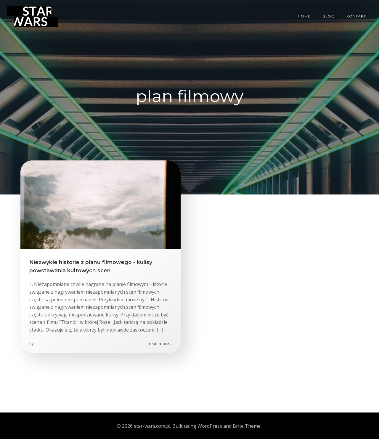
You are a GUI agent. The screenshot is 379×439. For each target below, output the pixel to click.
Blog (328, 16)
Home (304, 16)
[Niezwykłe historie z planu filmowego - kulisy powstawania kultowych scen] (100, 204)
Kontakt (356, 16)
